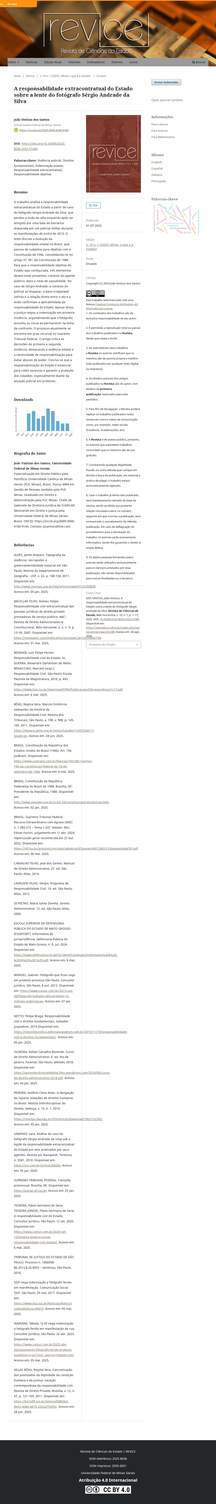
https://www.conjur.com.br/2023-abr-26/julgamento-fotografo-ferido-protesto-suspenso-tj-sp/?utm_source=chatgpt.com (43, 1349)
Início (17, 76)
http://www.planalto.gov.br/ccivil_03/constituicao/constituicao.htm (61, 802)
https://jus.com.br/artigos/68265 (37, 1165)
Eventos (117, 62)
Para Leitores (159, 124)
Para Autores (159, 131)
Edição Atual (53, 62)
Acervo (30, 76)
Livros (133, 62)
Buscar (200, 62)
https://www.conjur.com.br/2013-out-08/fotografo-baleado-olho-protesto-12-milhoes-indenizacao (43, 996)
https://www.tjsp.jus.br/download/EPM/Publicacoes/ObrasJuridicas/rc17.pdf (68, 689)
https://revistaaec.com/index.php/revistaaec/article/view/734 (57, 638)
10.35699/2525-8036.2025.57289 (119, 619)
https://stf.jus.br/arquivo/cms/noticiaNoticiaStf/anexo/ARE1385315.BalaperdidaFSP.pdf (76, 848)
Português (158, 181)
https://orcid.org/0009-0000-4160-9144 (43, 130)
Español (157, 168)
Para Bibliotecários (163, 137)
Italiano (156, 175)
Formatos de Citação (102, 644)
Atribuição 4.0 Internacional (108, 1480)
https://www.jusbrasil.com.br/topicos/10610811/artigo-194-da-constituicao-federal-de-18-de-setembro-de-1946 (53, 766)
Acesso (12, 4)
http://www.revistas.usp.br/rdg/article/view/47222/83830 (55, 586)
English (156, 162)
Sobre (12, 62)
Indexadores (96, 62)
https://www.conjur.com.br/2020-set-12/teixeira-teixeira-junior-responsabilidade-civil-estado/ (40, 1237)
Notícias (31, 62)
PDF (95, 205)
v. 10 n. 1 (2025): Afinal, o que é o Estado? (65, 76)
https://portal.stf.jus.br (30, 1191)
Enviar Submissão (166, 82)
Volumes (74, 62)
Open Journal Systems (167, 100)
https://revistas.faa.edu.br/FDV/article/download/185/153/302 (58, 1119)
